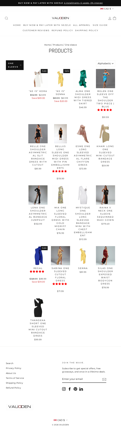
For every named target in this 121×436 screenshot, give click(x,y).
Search (9, 363)
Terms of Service (15, 378)
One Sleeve (13, 65)
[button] (104, 110)
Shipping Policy (86, 30)
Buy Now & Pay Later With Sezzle (47, 25)
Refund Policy (62, 30)
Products (58, 45)
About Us (11, 373)
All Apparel (82, 25)
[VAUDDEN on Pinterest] (75, 389)
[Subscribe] (104, 379)
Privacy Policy (13, 368)
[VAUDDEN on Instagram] (64, 389)
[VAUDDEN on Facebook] (69, 389)
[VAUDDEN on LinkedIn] (81, 389)
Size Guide (100, 25)
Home (17, 25)
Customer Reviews (36, 30)
